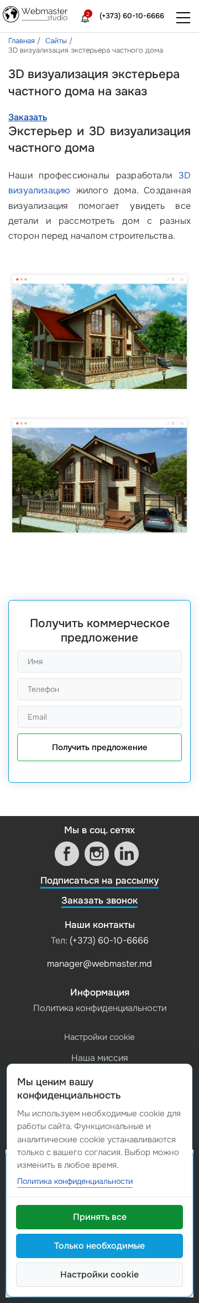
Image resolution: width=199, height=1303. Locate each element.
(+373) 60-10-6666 (132, 15)
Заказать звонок (99, 900)
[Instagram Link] (97, 854)
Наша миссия (99, 1058)
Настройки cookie (99, 1037)
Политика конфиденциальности (99, 1008)
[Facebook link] (67, 854)
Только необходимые (99, 1245)
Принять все (100, 1217)
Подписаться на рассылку (99, 880)
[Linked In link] (126, 854)
